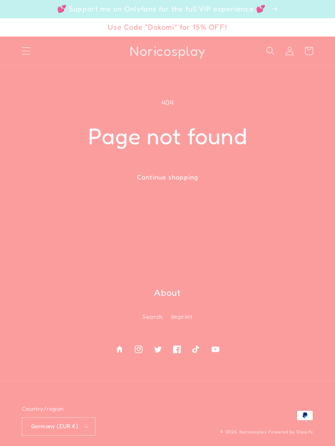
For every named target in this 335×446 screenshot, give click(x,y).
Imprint (182, 316)
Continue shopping (167, 177)
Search (152, 316)
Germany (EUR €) (54, 425)
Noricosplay (253, 431)
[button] (26, 51)
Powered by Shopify (290, 431)
